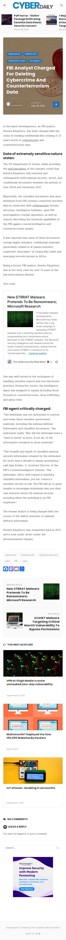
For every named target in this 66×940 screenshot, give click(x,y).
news (24, 561)
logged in (21, 834)
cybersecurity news (48, 555)
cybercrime (10, 555)
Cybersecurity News (16, 61)
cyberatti (17, 105)
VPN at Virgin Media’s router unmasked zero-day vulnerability (30, 682)
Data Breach (35, 61)
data (7, 561)
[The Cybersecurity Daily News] (33, 5)
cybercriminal (14, 54)
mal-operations (17, 169)
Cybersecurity (31, 54)
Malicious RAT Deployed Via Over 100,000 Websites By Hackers (29, 736)
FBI (16, 561)
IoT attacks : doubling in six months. (31, 788)
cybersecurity (30, 140)
